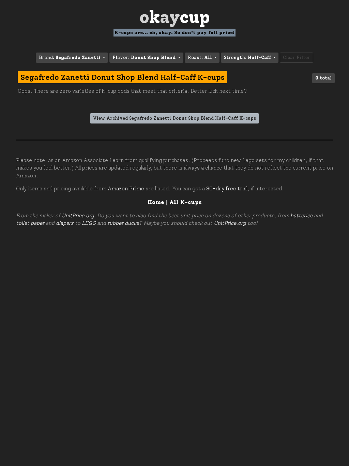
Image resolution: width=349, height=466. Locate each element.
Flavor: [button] (144, 57)
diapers (65, 223)
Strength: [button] (247, 57)
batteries (301, 216)
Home (156, 202)
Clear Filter (296, 57)
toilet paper (30, 223)
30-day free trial (226, 189)
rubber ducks (123, 223)
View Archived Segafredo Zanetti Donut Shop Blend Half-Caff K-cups (174, 118)
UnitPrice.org (78, 216)
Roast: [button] (200, 57)
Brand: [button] (70, 57)
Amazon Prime (126, 189)
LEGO (89, 223)
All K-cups (185, 202)
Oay (174, 16)
